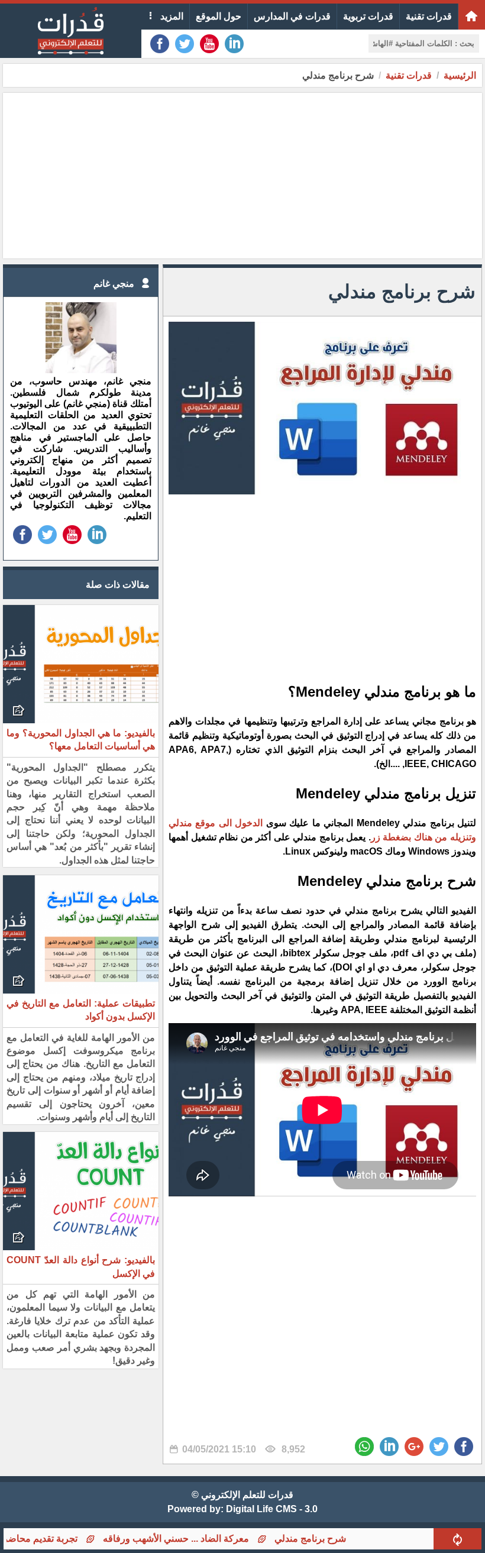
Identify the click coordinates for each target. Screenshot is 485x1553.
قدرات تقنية (429, 16)
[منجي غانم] (81, 370)
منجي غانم (113, 284)
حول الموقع (218, 16)
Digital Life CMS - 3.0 (272, 1509)
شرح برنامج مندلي (342, 1538)
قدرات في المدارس (292, 16)
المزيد (170, 16)
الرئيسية (460, 75)
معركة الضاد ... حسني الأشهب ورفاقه (208, 1538)
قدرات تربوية (368, 16)
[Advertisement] (242, 175)
